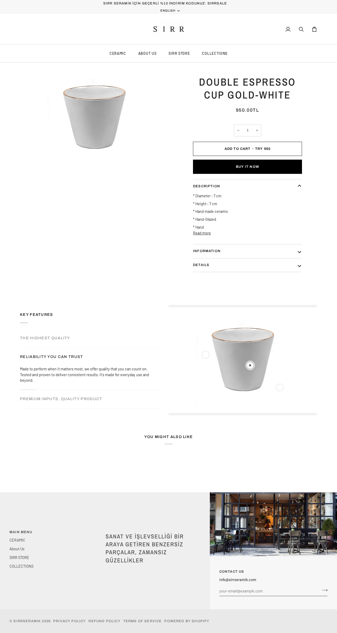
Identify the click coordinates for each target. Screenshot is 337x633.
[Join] (323, 590)
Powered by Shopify (186, 621)
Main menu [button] (20, 532)
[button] (151, 531)
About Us (147, 53)
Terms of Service (142, 621)
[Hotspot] (205, 355)
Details (201, 265)
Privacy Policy (69, 621)
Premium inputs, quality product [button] (61, 399)
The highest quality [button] (45, 338)
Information (207, 251)
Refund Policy (104, 621)
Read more (202, 232)
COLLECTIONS (214, 53)
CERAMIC (118, 53)
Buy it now (247, 167)
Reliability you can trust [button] (51, 357)
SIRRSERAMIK (27, 621)
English (167, 10)
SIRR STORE (179, 53)
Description (206, 186)
